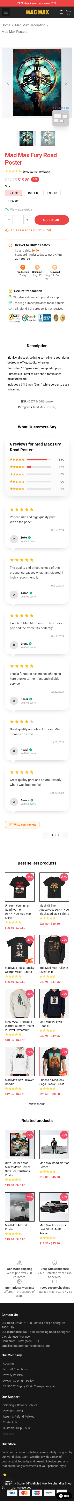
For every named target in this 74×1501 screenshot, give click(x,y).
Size (7, 186)
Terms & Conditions (15, 1369)
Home (6, 25)
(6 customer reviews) (36, 171)
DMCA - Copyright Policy (18, 1380)
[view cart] (68, 12)
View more (37, 1104)
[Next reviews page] (65, 835)
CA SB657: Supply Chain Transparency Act (30, 1386)
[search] (61, 12)
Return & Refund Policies (18, 1416)
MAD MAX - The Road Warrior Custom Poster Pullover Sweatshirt (19, 1026)
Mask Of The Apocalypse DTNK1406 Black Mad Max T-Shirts (54, 909)
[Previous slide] (8, 82)
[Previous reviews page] (45, 835)
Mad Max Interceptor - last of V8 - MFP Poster (53, 1229)
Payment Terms (13, 1410)
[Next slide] (66, 82)
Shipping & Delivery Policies (20, 1405)
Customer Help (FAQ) (16, 1428)
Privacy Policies (13, 1375)
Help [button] (66, 1495)
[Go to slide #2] (48, 138)
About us (8, 1363)
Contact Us (10, 1422)
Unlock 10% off (8, 1483)
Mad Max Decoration (30, 25)
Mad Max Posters (14, 32)
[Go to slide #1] (26, 138)
